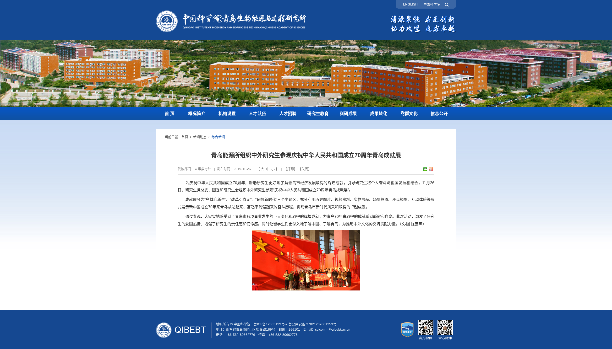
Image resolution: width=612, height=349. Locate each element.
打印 (290, 169)
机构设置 (227, 113)
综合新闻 (218, 137)
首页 (184, 137)
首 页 (170, 113)
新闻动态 (200, 137)
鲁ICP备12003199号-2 (271, 324)
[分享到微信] (425, 169)
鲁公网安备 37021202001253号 (312, 324)
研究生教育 (318, 113)
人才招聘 (287, 113)
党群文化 (409, 113)
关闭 (304, 169)
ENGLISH (410, 4)
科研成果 (348, 113)
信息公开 (439, 113)
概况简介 (196, 113)
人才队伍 (257, 113)
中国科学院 (431, 4)
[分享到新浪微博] (431, 169)
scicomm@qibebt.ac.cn (332, 329)
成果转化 (378, 113)
